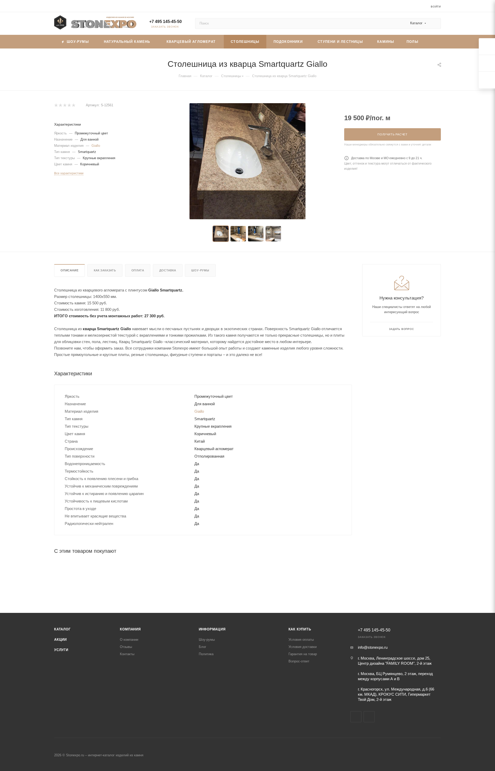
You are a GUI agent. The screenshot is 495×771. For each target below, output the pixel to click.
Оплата (137, 270)
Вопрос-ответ (298, 661)
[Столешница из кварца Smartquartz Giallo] (247, 161)
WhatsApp (369, 716)
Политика (206, 654)
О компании (129, 640)
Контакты (127, 654)
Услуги (61, 650)
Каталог (62, 629)
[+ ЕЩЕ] (432, 41)
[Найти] (434, 23)
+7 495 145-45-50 (165, 21)
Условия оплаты (301, 640)
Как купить (299, 629)
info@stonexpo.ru (372, 647)
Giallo (96, 146)
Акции (60, 640)
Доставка (167, 270)
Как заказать (105, 270)
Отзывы (126, 647)
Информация (212, 629)
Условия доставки (302, 647)
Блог (202, 647)
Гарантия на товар (302, 654)
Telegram (355, 716)
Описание (69, 270)
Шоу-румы (200, 270)
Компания (130, 629)
